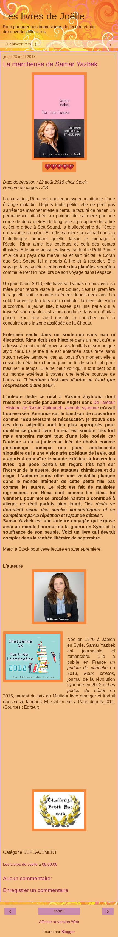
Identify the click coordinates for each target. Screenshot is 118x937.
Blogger (68, 931)
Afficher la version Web (59, 921)
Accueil (59, 911)
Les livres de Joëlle (44, 16)
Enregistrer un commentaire (35, 890)
